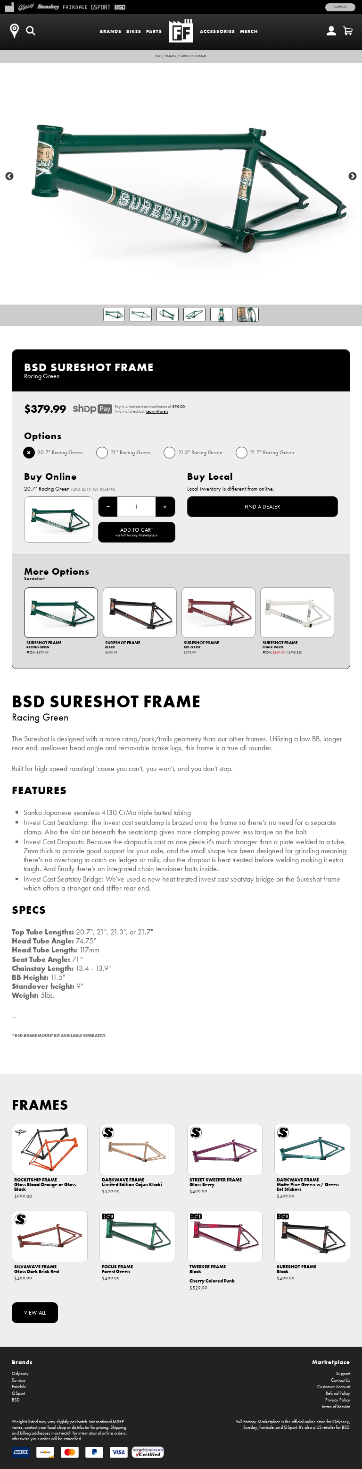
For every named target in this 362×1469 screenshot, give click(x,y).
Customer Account (333, 1387)
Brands (111, 31)
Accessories (217, 31)
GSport (18, 1393)
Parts (154, 31)
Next (352, 176)
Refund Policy (338, 1393)
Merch (249, 31)
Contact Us (340, 1380)
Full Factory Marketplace (258, 1422)
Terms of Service (335, 1407)
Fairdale (19, 1387)
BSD (158, 56)
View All (35, 1312)
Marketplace (331, 1362)
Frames (170, 56)
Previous (9, 176)
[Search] (30, 30)
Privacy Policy (337, 1400)
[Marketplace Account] (331, 30)
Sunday (19, 1380)
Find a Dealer (262, 506)
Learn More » (157, 411)
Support (340, 7)
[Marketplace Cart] (347, 30)
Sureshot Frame (193, 56)
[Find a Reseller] (14, 30)
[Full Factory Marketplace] (9, 6)
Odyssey (20, 1373)
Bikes (133, 31)
